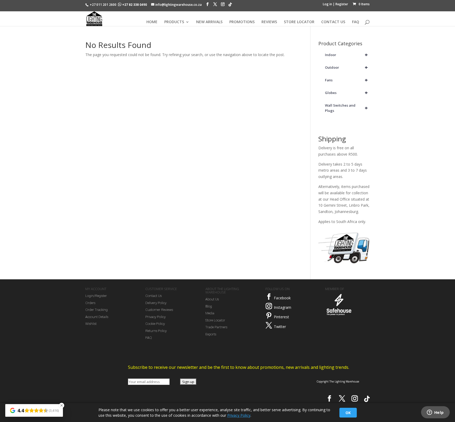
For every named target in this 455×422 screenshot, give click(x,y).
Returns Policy (156, 331)
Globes (346, 92)
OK (348, 412)
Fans (346, 79)
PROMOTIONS (242, 22)
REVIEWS (269, 22)
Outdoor (346, 67)
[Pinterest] (269, 315)
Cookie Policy (155, 324)
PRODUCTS (174, 22)
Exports (210, 334)
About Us (212, 299)
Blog (208, 306)
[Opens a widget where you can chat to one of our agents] (435, 412)
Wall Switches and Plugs (346, 108)
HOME (151, 22)
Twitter (280, 326)
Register (341, 4)
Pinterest (281, 316)
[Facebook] (207, 5)
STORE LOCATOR (299, 22)
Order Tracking (96, 310)
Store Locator (215, 320)
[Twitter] (269, 325)
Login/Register (96, 296)
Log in (327, 4)
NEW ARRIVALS (209, 22)
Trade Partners (216, 327)
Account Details (96, 317)
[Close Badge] (61, 405)
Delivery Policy (155, 303)
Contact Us (153, 296)
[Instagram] (223, 5)
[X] (215, 5)
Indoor (346, 54)
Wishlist (91, 324)
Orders (90, 303)
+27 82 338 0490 (134, 5)
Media (209, 313)
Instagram (282, 307)
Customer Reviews (159, 310)
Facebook (282, 297)
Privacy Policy (155, 317)
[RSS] (230, 6)
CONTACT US (333, 22)
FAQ (355, 22)
